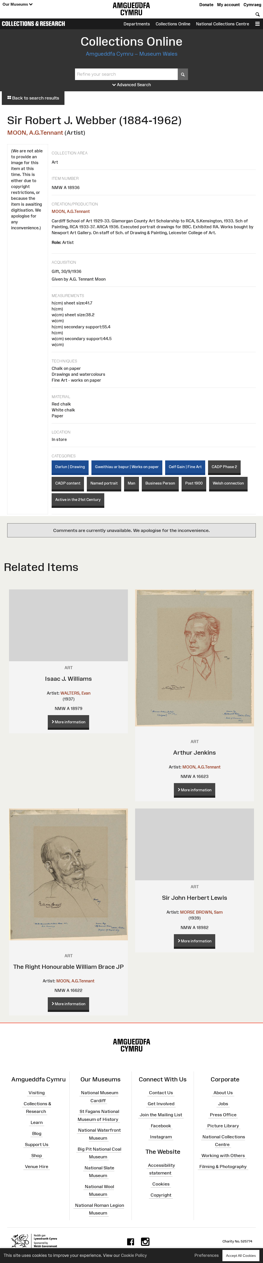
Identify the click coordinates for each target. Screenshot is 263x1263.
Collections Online (173, 24)
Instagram (161, 1136)
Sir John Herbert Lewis (194, 897)
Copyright (161, 1195)
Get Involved (161, 1103)
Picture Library (223, 1125)
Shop (36, 1155)
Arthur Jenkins (194, 752)
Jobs (223, 1103)
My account (228, 4)
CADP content (67, 483)
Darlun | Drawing (70, 467)
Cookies (161, 1184)
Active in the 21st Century (78, 499)
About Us (223, 1092)
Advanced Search (133, 84)
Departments (137, 24)
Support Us (36, 1144)
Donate (206, 4)
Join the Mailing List (161, 1114)
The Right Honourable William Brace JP (68, 966)
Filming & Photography (223, 1166)
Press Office (223, 1114)
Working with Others (223, 1155)
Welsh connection (228, 483)
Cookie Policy (134, 1255)
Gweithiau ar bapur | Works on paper (127, 467)
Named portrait (104, 483)
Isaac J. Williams (68, 678)
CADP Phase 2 (224, 467)
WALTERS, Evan (75, 693)
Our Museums (16, 4)
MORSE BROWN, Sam (201, 912)
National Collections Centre (222, 24)
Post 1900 (194, 483)
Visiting (37, 1092)
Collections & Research (33, 23)
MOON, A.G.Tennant (35, 132)
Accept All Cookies (241, 1256)
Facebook (161, 1125)
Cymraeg (252, 4)
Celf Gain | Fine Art (185, 467)
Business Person (160, 483)
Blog (36, 1133)
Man (131, 483)
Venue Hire (36, 1166)
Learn (37, 1122)
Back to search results (35, 98)
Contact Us (161, 1092)
